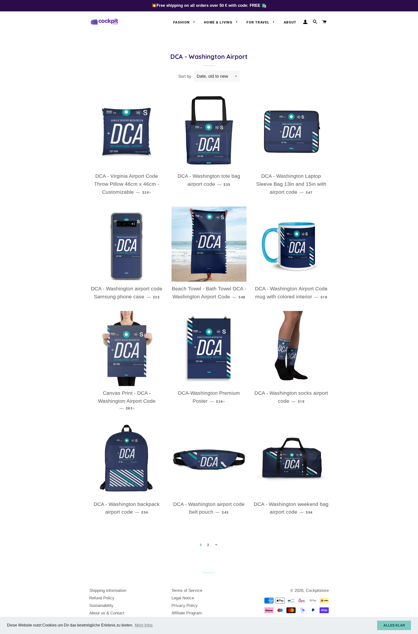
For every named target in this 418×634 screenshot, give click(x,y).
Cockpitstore (317, 590)
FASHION (182, 22)
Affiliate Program (187, 613)
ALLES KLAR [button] (394, 625)
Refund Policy (101, 598)
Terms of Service (187, 590)
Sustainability (101, 605)
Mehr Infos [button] (144, 625)
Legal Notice (183, 598)
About (290, 22)
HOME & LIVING (219, 22)
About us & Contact (106, 613)
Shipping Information (107, 590)
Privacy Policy (185, 605)
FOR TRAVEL (258, 22)
